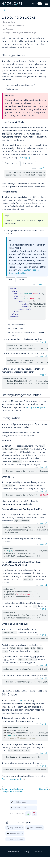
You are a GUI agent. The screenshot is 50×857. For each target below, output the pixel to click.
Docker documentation (12, 779)
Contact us (38, 851)
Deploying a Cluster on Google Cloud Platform (12, 790)
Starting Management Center (13, 25)
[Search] (39, 3)
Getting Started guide (35, 407)
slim (20, 700)
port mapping (24, 157)
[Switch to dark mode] (33, 3)
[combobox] (39, 3)
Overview (43, 789)
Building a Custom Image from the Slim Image (19, 33)
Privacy (26, 851)
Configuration (8, 29)
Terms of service (13, 851)
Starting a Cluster (9, 22)
